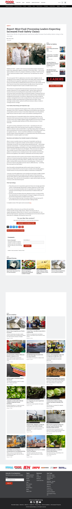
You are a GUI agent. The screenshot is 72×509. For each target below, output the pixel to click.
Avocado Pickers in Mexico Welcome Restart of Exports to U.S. (52, 64)
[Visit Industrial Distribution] (45, 467)
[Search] (62, 2)
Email (7, 477)
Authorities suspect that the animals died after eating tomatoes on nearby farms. (55, 382)
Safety (9, 25)
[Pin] (19, 227)
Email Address (27, 240)
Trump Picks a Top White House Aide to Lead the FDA (52, 56)
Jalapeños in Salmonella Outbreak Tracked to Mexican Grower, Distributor (15, 402)
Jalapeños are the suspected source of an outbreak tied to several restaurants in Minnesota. (35, 429)
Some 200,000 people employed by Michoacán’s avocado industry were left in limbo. (15, 359)
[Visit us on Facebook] (31, 502)
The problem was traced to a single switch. (35, 357)
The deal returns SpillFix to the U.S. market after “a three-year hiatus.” (15, 382)
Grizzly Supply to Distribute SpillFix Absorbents (15, 379)
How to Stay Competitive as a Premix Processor (58, 271)
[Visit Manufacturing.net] (54, 467)
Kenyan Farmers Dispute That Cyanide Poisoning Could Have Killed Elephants (56, 379)
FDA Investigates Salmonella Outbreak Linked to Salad (27, 272)
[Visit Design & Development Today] (9, 467)
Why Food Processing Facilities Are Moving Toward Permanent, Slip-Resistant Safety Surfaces (55, 426)
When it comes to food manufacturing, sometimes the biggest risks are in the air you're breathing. (15, 454)
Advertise (22, 504)
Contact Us (32, 504)
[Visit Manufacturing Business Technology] (62, 467)
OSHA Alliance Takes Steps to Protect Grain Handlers (42, 272)
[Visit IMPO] (36, 467)
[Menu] (65, 2)
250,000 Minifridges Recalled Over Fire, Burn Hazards (52, 71)
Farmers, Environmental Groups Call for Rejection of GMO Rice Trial (55, 355)
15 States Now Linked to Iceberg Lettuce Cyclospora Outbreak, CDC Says (55, 402)
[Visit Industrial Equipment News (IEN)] (26, 467)
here (30, 202)
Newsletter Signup (15, 504)
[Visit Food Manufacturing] (18, 467)
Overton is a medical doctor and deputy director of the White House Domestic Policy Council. (36, 335)
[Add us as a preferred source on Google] (22, 227)
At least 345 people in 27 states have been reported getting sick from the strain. (15, 406)
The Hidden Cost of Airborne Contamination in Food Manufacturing (16, 450)
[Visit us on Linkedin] (37, 502)
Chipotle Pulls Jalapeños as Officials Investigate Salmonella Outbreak (35, 425)
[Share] (11, 227)
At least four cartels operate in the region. (35, 403)
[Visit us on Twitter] (34, 502)
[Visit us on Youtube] (40, 502)
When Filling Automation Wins (52, 49)
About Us (26, 504)
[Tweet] (17, 227)
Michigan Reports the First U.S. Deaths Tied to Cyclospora (36, 450)
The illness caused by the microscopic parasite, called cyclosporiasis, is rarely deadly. (35, 454)
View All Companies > (55, 85)
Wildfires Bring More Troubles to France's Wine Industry (54, 450)
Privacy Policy (38, 504)
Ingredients (29, 328)
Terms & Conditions (46, 504)
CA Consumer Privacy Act (56, 504)
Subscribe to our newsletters (26, 223)
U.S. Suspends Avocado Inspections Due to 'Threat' (35, 401)
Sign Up (9, 483)
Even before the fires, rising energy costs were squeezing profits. (55, 453)
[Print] (8, 227)
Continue (27, 245)
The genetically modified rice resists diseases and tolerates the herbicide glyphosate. (54, 359)
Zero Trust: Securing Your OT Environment (13, 271)
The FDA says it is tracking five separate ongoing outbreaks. (55, 406)
